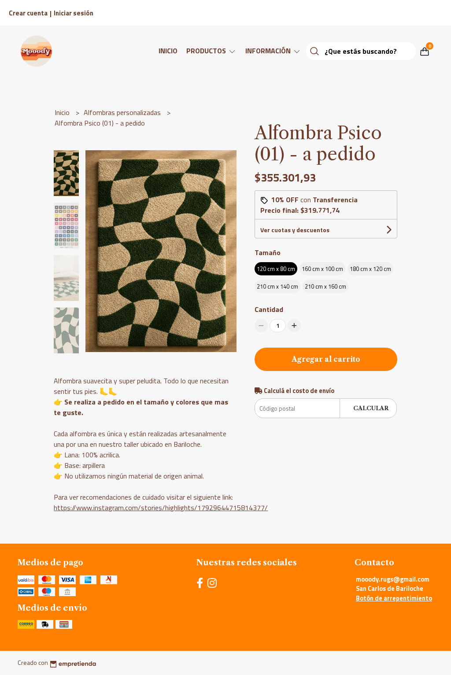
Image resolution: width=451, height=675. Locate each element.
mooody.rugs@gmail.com (392, 579)
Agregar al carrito (326, 359)
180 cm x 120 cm (370, 268)
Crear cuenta (28, 13)
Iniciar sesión (73, 13)
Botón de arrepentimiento (394, 598)
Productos (207, 50)
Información (268, 50)
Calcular (370, 408)
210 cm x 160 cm (325, 286)
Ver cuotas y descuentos (294, 229)
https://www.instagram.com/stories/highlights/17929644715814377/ (161, 507)
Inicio (168, 50)
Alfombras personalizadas (123, 112)
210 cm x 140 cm (277, 286)
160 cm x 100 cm (322, 268)
